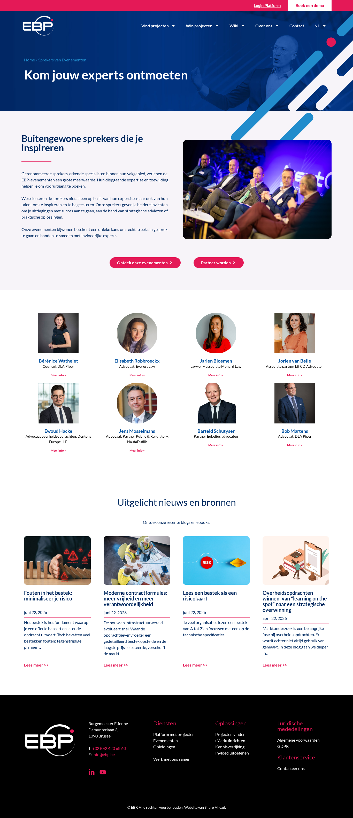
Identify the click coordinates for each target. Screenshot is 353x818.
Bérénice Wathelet (58, 361)
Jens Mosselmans (137, 431)
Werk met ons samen (171, 759)
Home (29, 59)
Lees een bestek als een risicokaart (210, 596)
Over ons (263, 25)
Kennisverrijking (229, 746)
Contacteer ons (291, 768)
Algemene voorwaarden (298, 739)
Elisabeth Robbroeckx (137, 361)
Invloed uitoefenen (232, 752)
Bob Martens (294, 431)
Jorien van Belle (294, 361)
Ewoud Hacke (58, 431)
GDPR (283, 746)
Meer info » (58, 375)
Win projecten (199, 25)
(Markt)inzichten (230, 740)
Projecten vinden (230, 734)
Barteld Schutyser (216, 431)
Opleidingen (164, 746)
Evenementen (165, 740)
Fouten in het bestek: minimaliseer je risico (48, 596)
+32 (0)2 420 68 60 (109, 748)
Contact (296, 25)
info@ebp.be (104, 754)
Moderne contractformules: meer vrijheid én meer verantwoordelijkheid (135, 598)
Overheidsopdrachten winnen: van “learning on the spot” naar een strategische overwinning (295, 601)
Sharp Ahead (215, 807)
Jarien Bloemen (216, 361)
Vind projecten (155, 25)
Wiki (233, 25)
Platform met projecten (174, 734)
